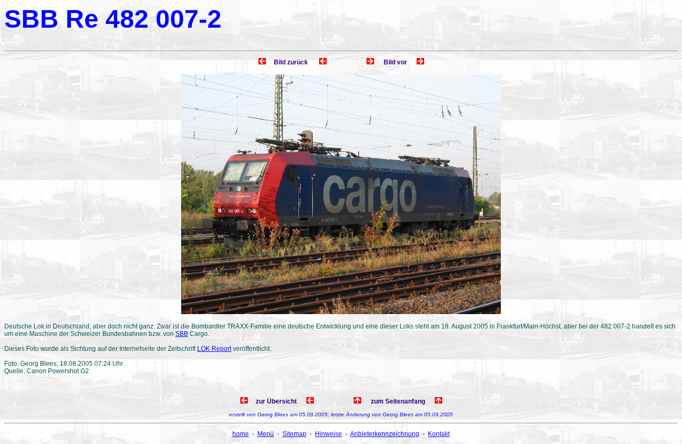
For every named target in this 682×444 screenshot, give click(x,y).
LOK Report (214, 348)
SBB (181, 334)
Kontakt (439, 434)
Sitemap (294, 434)
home (240, 434)
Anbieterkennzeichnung (384, 434)
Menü (265, 434)
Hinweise (328, 434)
